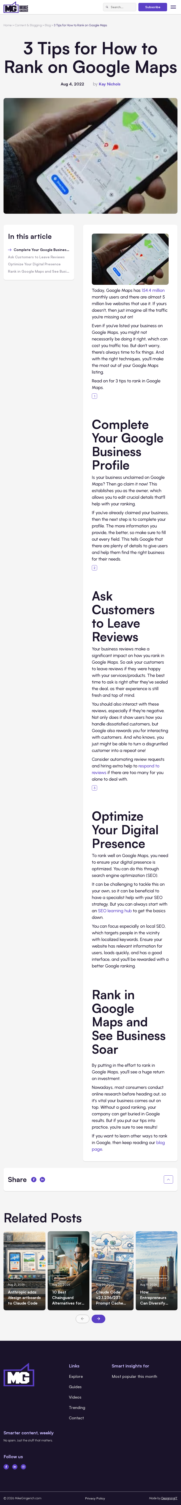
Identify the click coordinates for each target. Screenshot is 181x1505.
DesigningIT (169, 1498)
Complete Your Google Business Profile (42, 250)
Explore (76, 1376)
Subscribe (152, 7)
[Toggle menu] (173, 7)
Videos (75, 1397)
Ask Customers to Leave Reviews (36, 257)
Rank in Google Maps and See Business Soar (39, 272)
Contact (76, 1417)
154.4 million (153, 290)
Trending (77, 1407)
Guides (75, 1386)
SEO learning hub (115, 910)
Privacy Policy (95, 1498)
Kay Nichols (110, 83)
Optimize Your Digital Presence (34, 264)
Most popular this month (134, 1376)
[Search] (107, 7)
